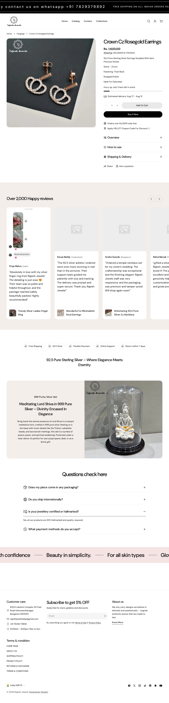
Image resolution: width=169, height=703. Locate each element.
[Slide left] (151, 199)
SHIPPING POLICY (15, 656)
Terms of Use (80, 623)
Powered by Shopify (38, 692)
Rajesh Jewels (21, 692)
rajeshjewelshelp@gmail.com (24, 619)
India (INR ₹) (16, 685)
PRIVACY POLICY (14, 661)
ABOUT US (12, 651)
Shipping (108, 52)
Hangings (21, 34)
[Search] (148, 21)
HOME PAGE (12, 646)
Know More (117, 622)
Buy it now (133, 114)
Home (9, 34)
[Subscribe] (105, 616)
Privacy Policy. (95, 623)
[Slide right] (159, 199)
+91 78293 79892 (18, 624)
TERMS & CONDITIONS (17, 671)
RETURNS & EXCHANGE (18, 666)
